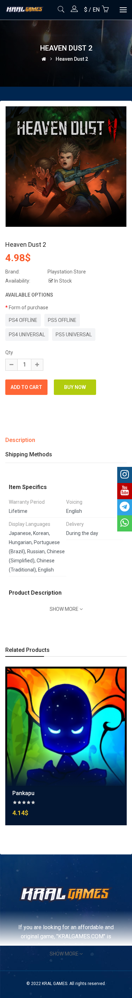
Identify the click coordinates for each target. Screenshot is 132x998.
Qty (9, 352)
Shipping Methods (28, 454)
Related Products (27, 650)
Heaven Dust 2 (72, 59)
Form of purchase (28, 307)
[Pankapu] (66, 726)
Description (20, 440)
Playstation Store (67, 272)
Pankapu (23, 793)
